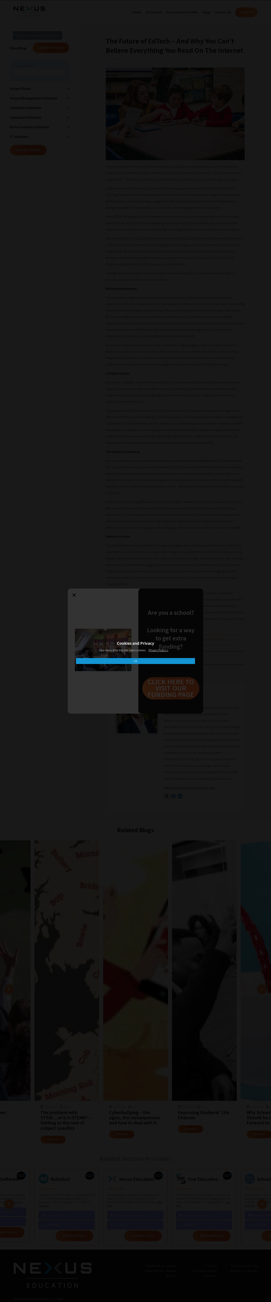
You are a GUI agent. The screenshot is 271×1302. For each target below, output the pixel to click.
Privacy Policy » (158, 650)
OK (135, 661)
